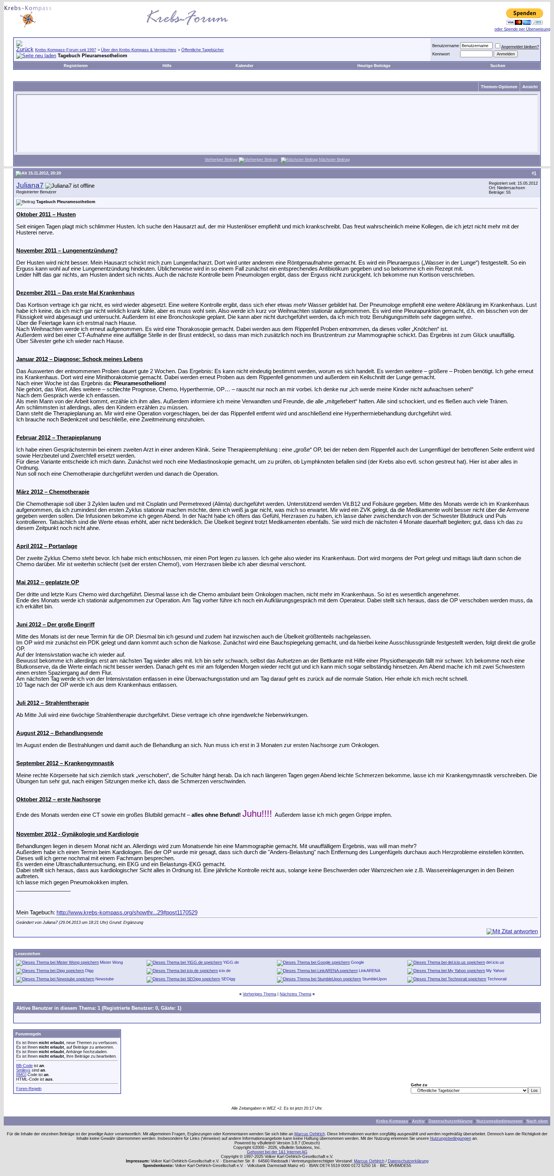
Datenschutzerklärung (451, 1121)
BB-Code (24, 1065)
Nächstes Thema (295, 994)
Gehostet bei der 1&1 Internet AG (277, 1152)
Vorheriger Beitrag (221, 159)
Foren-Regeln (28, 1088)
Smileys (23, 1070)
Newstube (104, 979)
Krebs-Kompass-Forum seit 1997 (65, 49)
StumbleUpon (374, 979)
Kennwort (441, 54)
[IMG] (21, 1074)
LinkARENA (369, 970)
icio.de (225, 970)
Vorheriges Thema (259, 994)
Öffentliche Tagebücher (202, 49)
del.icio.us (495, 962)
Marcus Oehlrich (309, 1134)
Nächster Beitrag (334, 159)
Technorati (497, 979)
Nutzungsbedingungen (499, 1121)
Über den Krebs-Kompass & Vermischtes (138, 49)
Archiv (418, 1121)
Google (357, 962)
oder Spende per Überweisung (522, 29)
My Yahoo (495, 970)
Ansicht (530, 86)
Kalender (244, 65)
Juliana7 (30, 185)
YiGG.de (231, 962)
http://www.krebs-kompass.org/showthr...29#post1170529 (127, 913)
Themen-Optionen (499, 86)
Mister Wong (111, 962)
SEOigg (228, 979)
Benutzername (445, 45)
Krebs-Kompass (392, 1121)
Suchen (497, 65)
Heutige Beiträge (373, 65)
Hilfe (166, 65)
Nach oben (537, 1121)
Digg (89, 970)
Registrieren (76, 65)
